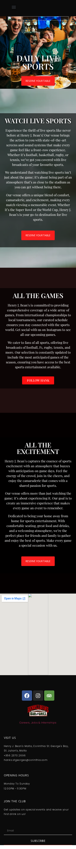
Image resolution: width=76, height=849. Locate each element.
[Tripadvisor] (49, 695)
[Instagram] (38, 695)
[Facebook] (27, 695)
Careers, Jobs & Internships (38, 722)
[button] (13, 7)
